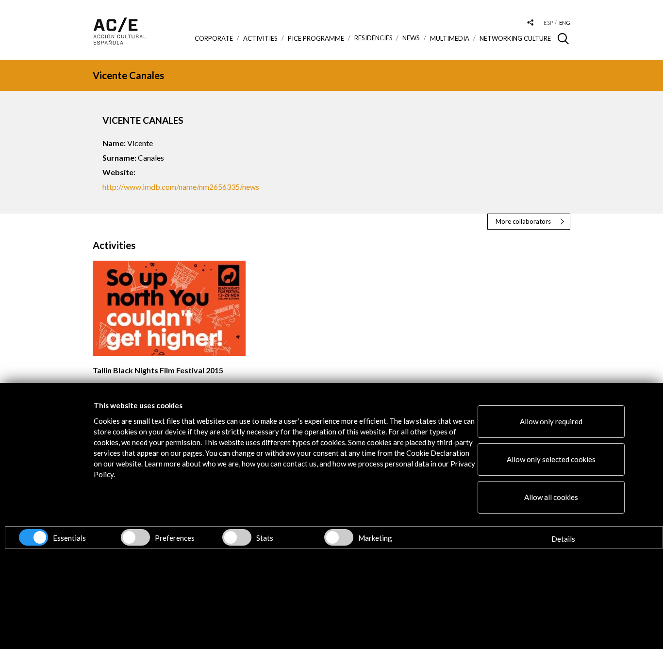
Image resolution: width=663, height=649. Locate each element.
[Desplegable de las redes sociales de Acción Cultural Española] (530, 23)
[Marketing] (338, 537)
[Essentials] (33, 537)
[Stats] (236, 537)
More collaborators (523, 221)
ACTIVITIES (260, 38)
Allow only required (551, 421)
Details (563, 538)
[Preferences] (135, 537)
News (411, 38)
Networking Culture (515, 38)
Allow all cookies (551, 497)
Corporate (214, 38)
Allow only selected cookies (551, 459)
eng (564, 22)
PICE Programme (316, 38)
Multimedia (449, 38)
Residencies (373, 38)
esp (548, 22)
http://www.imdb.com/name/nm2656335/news (180, 186)
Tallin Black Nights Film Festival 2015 (158, 370)
